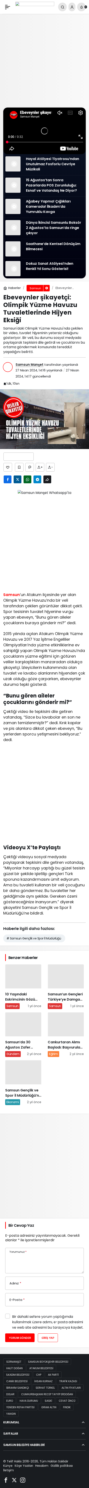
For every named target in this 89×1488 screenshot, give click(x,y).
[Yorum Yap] (29, 467)
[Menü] (7, 7)
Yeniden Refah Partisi (20, 1407)
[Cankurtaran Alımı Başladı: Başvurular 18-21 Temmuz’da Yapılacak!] (66, 1034)
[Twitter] (14, 1480)
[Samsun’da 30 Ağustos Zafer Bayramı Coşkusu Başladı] (23, 1034)
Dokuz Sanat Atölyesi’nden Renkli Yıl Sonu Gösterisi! (49, 266)
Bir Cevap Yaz (21, 1225)
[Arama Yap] (62, 7)
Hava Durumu (29, 1401)
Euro (9, 1401)
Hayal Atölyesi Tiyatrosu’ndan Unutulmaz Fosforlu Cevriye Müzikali (52, 164)
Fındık (67, 1407)
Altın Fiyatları (71, 1388)
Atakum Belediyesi (41, 1368)
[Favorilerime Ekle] (19, 467)
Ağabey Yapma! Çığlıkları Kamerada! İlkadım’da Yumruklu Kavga (48, 206)
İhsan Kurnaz (43, 1381)
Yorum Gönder (20, 1337)
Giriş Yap (47, 1337)
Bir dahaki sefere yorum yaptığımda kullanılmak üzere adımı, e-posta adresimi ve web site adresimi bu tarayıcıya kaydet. (47, 1322)
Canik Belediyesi (17, 1381)
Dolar (10, 1394)
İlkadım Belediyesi (17, 1375)
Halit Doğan (14, 1368)
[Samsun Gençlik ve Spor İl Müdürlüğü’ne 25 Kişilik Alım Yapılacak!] (23, 1082)
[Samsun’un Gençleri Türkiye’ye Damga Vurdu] (66, 986)
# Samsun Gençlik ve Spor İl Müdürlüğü (33, 938)
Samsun (11, 594)
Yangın (11, 1414)
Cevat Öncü (67, 1401)
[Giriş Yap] (71, 7)
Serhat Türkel (45, 1388)
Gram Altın (48, 1407)
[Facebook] (5, 1480)
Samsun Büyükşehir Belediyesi (48, 1362)
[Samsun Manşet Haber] (34, 6)
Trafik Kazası (68, 1381)
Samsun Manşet (29, 364)
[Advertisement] (44, 60)
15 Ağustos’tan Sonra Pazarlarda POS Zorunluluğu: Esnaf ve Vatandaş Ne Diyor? (52, 185)
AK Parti (53, 1375)
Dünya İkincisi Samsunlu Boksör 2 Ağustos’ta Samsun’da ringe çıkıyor (53, 227)
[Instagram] (22, 1480)
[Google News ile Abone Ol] (18, 456)
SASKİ (48, 1401)
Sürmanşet (13, 1362)
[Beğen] (7, 467)
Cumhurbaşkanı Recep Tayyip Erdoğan (47, 1394)
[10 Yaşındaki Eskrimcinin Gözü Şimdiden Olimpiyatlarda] (23, 986)
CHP (38, 1375)
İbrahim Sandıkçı (17, 1388)
